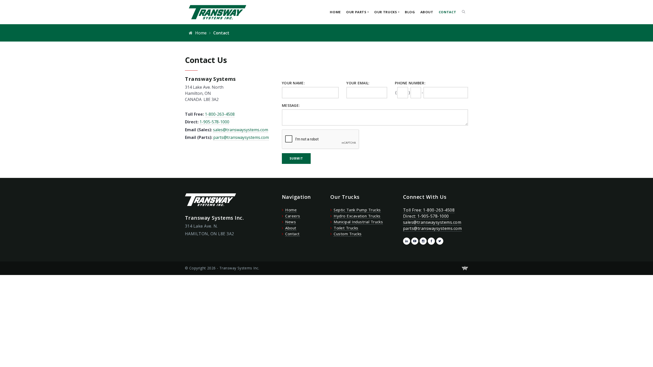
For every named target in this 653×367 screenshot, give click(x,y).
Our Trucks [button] (385, 12)
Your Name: (293, 83)
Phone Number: (410, 83)
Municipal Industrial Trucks (358, 221)
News (290, 221)
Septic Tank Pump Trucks (357, 209)
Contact (447, 12)
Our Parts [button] (356, 12)
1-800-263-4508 (220, 114)
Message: (291, 105)
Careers (292, 215)
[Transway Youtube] (414, 241)
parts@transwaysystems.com (241, 137)
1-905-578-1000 (214, 122)
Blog (410, 12)
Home (335, 12)
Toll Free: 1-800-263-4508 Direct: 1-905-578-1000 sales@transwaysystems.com (432, 216)
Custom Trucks (347, 233)
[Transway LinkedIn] (406, 241)
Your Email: (357, 83)
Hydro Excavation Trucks (357, 215)
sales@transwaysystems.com (240, 130)
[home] (215, 12)
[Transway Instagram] (423, 241)
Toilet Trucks (346, 227)
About (426, 12)
